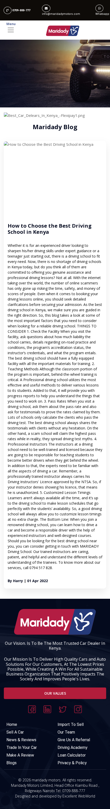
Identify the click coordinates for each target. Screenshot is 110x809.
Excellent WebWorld (78, 796)
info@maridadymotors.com (61, 14)
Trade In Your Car (21, 747)
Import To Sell (71, 724)
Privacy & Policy (72, 762)
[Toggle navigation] (55, 29)
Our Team (66, 732)
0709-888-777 (21, 10)
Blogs (11, 762)
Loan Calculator (72, 755)
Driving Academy (72, 747)
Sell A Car (15, 732)
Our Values (55, 693)
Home (11, 724)
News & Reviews (21, 739)
